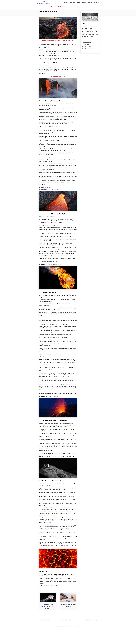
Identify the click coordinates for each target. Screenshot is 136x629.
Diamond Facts (87, 46)
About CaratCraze (45, 619)
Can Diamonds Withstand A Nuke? (51, 585)
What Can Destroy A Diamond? (51, 396)
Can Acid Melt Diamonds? (46, 187)
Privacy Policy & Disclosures (90, 619)
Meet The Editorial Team (68, 619)
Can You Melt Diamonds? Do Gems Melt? (49, 189)
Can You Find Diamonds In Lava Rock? (53, 264)
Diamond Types (87, 42)
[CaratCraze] (43, 3)
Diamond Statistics (88, 48)
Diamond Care (87, 44)
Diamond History (87, 40)
